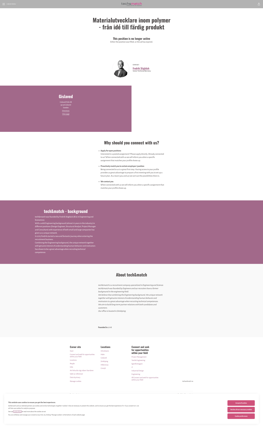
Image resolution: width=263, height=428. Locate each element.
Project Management (139, 357)
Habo (103, 354)
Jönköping (104, 361)
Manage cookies (75, 381)
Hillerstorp (104, 365)
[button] (259, 4)
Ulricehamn (105, 351)
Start (71, 351)
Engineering (136, 374)
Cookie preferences (241, 416)
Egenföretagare (137, 364)
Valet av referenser (76, 374)
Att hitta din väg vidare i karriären (81, 370)
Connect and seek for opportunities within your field (82, 356)
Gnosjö (103, 368)
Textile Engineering (138, 360)
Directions (65, 111)
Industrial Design (138, 371)
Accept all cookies (241, 403)
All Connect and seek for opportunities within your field (145, 379)
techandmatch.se (187, 381)
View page (65, 114)
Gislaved (104, 358)
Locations (73, 360)
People (72, 364)
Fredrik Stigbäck (141, 68)
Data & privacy (75, 377)
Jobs (71, 367)
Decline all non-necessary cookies (241, 409)
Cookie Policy (17, 411)
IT (132, 367)
